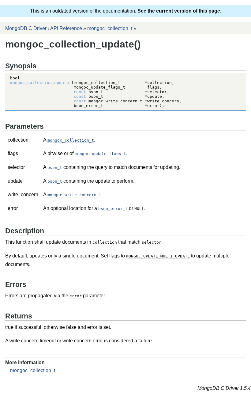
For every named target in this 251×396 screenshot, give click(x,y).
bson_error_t (113, 208)
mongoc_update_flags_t (100, 153)
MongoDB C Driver (26, 28)
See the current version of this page (178, 10)
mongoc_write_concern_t (74, 194)
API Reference (66, 28)
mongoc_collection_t (109, 28)
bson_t (54, 167)
